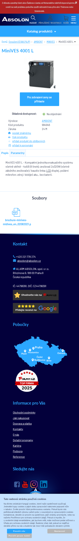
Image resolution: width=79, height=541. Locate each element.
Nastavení (59, 531)
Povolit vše (19, 531)
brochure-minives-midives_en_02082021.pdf (16, 222)
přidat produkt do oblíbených (28, 141)
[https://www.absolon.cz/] (15, 19)
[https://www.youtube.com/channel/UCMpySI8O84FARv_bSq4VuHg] (25, 484)
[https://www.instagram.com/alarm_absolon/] (34, 484)
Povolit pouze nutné (19, 536)
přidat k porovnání (22, 145)
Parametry (17, 153)
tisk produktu (20, 137)
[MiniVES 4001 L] (40, 73)
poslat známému (21, 133)
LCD (48, 170)
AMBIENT (47, 120)
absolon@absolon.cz (29, 260)
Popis (4, 153)
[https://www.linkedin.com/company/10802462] (43, 484)
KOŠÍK (66, 23)
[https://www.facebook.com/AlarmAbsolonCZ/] (17, 484)
